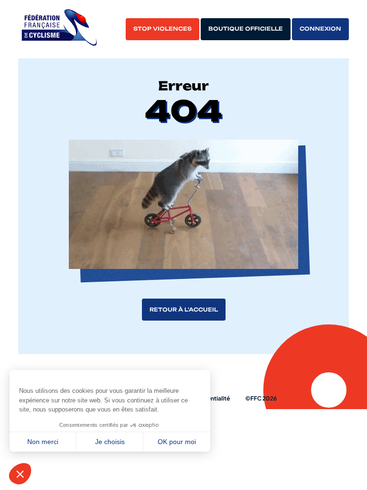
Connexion (320, 28)
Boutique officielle (245, 28)
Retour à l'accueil (184, 309)
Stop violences (162, 28)
